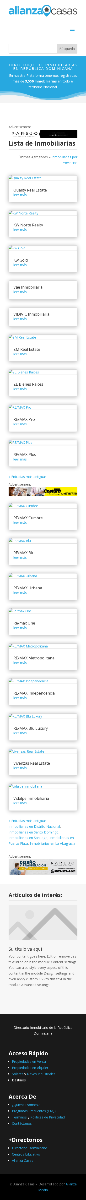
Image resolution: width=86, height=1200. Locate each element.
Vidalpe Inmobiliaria (31, 798)
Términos (19, 1117)
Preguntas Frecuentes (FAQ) (34, 1111)
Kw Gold (20, 260)
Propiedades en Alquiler (30, 1067)
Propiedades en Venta (29, 1061)
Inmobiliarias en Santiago (28, 837)
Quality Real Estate (30, 190)
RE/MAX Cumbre (28, 518)
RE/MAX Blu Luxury (30, 728)
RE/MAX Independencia (34, 693)
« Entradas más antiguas (28, 476)
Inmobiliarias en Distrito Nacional (34, 826)
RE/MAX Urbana (27, 588)
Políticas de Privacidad (47, 1117)
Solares (17, 1074)
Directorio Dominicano (29, 1148)
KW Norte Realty (28, 225)
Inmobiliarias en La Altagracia (52, 843)
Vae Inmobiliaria (28, 287)
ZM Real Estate (26, 349)
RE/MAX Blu (23, 552)
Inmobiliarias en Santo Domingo (34, 832)
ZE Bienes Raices (28, 384)
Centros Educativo (26, 1154)
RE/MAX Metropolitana (33, 658)
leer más (20, 194)
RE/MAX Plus (24, 454)
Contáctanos (22, 1123)
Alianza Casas (22, 1160)
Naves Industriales (41, 1074)
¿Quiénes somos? (25, 1104)
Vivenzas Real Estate (31, 763)
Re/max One (24, 623)
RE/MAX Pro (24, 419)
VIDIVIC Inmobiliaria (31, 314)
